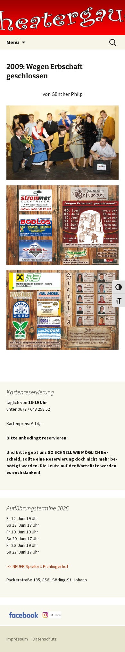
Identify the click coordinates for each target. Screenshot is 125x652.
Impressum (17, 639)
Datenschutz (45, 639)
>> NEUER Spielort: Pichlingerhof (37, 566)
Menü (12, 42)
